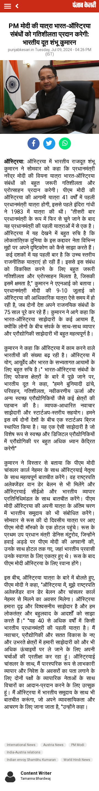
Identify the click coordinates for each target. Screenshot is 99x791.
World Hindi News (77, 760)
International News (21, 745)
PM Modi (77, 745)
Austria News (53, 745)
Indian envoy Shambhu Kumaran (31, 760)
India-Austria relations (23, 752)
